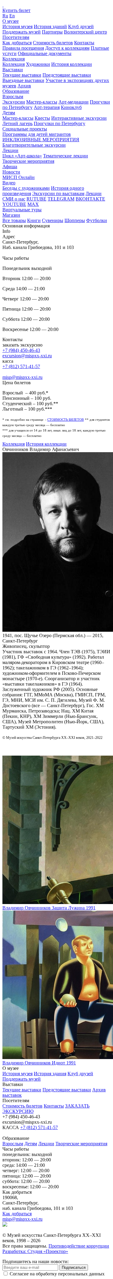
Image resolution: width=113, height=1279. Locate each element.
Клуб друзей (81, 26)
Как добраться (17, 42)
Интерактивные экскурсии (79, 118)
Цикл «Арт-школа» (22, 155)
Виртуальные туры (22, 209)
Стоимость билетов (53, 42)
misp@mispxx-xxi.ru (22, 377)
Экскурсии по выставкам (58, 193)
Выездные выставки (23, 80)
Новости (11, 171)
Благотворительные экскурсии (34, 145)
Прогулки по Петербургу (59, 123)
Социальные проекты (24, 128)
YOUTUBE (14, 204)
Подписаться (74, 1267)
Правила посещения (23, 48)
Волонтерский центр (85, 31)
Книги (34, 220)
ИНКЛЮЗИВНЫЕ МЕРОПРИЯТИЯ (40, 139)
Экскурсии (13, 101)
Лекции (10, 150)
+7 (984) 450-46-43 (21, 350)
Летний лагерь (17, 123)
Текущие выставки (21, 75)
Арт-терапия (47, 107)
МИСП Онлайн (18, 177)
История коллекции (71, 64)
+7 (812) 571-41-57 (21, 366)
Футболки (96, 220)
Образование (15, 91)
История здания (50, 1073)
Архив (24, 85)
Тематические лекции (65, 155)
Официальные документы (44, 53)
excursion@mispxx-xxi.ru (27, 355)
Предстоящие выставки (66, 75)
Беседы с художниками (26, 188)
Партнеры (52, 31)
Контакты (84, 42)
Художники (38, 64)
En (12, 15)
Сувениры (52, 220)
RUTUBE (36, 198)
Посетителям (15, 37)
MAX (33, 204)
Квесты (42, 118)
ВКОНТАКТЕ (90, 198)
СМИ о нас (13, 198)
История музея (17, 26)
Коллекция (13, 58)
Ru (5, 15)
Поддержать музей (21, 31)
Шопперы (74, 220)
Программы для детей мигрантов (36, 134)
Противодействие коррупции (79, 1245)
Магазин (11, 215)
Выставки (12, 69)
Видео (8, 182)
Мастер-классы (41, 101)
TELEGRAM (61, 198)
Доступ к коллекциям (67, 48)
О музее (10, 21)
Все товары (14, 220)
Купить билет (16, 10)
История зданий (50, 26)
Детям (8, 112)
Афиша (9, 166)
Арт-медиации (73, 101)
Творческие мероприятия (28, 161)
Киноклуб (71, 107)
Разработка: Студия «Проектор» (35, 1251)
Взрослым (12, 96)
